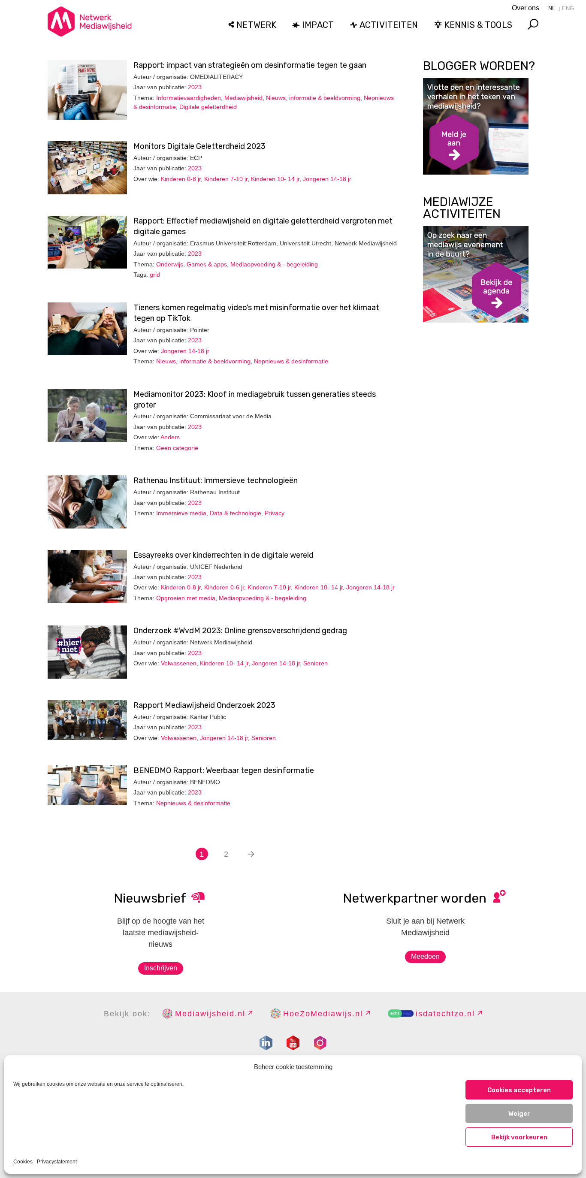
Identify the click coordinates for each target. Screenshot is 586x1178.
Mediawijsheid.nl (210, 1013)
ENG (568, 8)
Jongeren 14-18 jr (327, 178)
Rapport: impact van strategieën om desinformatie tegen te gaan (249, 65)
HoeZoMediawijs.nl (323, 1013)
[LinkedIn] (266, 1043)
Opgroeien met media (185, 598)
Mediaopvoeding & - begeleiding (274, 264)
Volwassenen (178, 663)
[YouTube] (293, 1043)
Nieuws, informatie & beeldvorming (313, 97)
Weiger (519, 1114)
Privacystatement (57, 1162)
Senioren (315, 663)
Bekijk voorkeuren (519, 1137)
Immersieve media (181, 513)
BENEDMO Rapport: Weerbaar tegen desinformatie (223, 770)
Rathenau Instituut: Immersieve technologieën (215, 480)
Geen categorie (177, 447)
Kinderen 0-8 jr (181, 178)
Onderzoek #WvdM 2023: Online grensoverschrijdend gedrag (240, 630)
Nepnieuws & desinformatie (291, 361)
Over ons (525, 8)
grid (155, 274)
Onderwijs (169, 264)
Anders (170, 437)
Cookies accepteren (519, 1090)
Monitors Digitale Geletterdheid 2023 (199, 146)
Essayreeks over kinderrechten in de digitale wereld (223, 555)
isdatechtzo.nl (445, 1013)
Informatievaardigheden (188, 97)
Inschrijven (160, 968)
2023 (195, 87)
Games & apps (207, 264)
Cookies (23, 1162)
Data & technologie (235, 513)
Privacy (274, 513)
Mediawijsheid (243, 97)
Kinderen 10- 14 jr (275, 178)
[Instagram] (320, 1043)
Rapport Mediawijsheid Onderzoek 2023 (204, 705)
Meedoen (425, 956)
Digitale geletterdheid (208, 106)
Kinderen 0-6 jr (224, 587)
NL (551, 8)
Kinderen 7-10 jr (226, 178)
